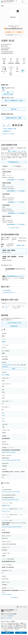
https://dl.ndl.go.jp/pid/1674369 (10, 499)
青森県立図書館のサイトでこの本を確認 (15, 191)
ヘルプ (23, 157)
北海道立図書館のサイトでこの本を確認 (15, 179)
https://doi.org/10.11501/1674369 (10, 491)
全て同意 (21, 632)
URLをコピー (8, 126)
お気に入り (4, 126)
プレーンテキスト (7, 307)
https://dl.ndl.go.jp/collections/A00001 (12, 527)
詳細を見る (23, 70)
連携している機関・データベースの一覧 (16, 151)
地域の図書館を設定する (13, 162)
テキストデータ (6, 511)
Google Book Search (8, 292)
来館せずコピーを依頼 (7, 94)
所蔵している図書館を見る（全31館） (14, 100)
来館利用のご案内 (20, 245)
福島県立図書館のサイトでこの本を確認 (15, 224)
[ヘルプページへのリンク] (15, 26)
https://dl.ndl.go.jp (6, 594)
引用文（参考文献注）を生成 (10, 128)
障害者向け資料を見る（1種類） (14, 118)
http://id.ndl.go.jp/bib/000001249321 (11, 460)
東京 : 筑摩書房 (5, 375)
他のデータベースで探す (9, 134)
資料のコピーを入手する (6, 618)
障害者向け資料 (6, 505)
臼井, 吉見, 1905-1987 (7, 365)
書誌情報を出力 (7, 131)
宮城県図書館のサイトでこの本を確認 (16, 202)
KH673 (3, 421)
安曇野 (3, 342)
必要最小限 (7, 632)
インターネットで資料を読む (7, 616)
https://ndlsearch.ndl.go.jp (8, 452)
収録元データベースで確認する (14, 32)
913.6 (3, 415)
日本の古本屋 (6, 290)
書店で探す (14, 109)
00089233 (5, 366)
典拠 (13, 368)
